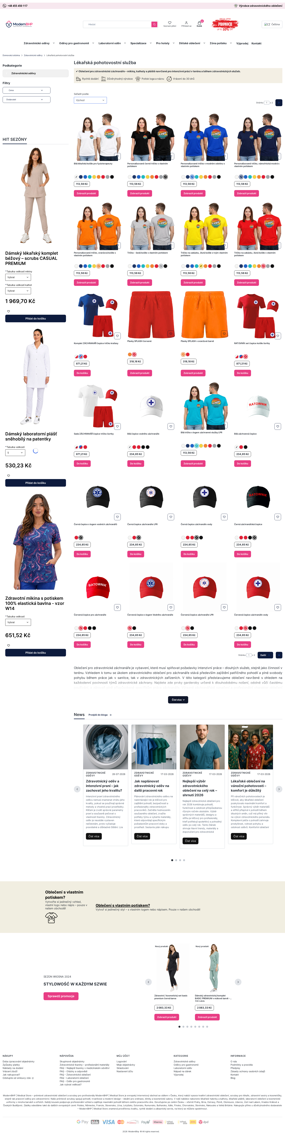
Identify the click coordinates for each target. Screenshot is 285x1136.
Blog (233, 1077)
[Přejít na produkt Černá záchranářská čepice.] (258, 497)
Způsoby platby (11, 1064)
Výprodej (242, 43)
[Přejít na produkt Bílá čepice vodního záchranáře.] (151, 406)
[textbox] (18, 277)
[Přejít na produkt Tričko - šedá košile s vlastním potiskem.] (151, 226)
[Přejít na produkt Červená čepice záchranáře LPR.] (205, 587)
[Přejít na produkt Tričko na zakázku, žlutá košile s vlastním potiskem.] (258, 226)
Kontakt (256, 43)
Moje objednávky (126, 1064)
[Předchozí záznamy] (77, 789)
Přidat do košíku (35, 318)
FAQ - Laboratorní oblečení (74, 1077)
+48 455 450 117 (17, 6)
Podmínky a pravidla (242, 1064)
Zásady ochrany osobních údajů (248, 1071)
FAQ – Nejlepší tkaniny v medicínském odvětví (84, 1068)
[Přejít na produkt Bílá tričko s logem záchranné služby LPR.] (205, 406)
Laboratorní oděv (110, 43)
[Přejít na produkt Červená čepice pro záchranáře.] (98, 587)
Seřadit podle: (81, 93)
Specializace (138, 43)
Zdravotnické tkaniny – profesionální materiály (84, 1064)
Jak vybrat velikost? (70, 1084)
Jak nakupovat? (11, 1074)
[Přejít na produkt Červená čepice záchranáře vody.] (258, 587)
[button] (154, 24)
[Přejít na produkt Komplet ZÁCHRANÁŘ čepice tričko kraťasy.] (98, 316)
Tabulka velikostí (15, 616)
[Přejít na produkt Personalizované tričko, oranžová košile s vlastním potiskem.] (98, 226)
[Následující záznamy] (279, 789)
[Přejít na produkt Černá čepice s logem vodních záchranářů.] (98, 497)
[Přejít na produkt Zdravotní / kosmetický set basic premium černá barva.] (173, 968)
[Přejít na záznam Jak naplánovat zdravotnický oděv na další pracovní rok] (154, 747)
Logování (122, 1061)
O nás (234, 1061)
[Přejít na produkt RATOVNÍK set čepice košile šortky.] (258, 316)
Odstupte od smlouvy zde (17, 1077)
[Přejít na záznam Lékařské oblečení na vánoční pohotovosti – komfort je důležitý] (250, 747)
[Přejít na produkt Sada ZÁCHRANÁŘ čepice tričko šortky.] (98, 406)
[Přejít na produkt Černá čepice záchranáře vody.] (205, 497)
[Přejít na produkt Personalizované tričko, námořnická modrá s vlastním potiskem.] (258, 137)
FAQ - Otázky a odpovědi (73, 1071)
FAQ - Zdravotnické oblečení (75, 1074)
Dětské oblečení (189, 43)
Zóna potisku (218, 43)
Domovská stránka (11, 55)
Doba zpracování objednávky (18, 1061)
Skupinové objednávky (72, 1061)
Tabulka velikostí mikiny (18, 271)
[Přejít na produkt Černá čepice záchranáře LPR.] (151, 497)
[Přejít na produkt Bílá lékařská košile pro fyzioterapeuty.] (98, 137)
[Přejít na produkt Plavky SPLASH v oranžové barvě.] (205, 314)
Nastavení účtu (125, 1071)
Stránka (259, 102)
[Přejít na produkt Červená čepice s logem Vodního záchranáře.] (151, 587)
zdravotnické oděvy (96, 774)
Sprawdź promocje (61, 996)
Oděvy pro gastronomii (74, 43)
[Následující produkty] (238, 982)
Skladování (122, 1068)
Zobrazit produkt (86, 193)
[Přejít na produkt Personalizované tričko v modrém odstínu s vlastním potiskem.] (205, 137)
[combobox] (116, 24)
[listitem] (76, 177)
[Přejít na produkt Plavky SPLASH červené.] (151, 314)
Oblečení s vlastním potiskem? (123, 905)
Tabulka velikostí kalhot (18, 284)
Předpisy (235, 1068)
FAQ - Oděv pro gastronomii (75, 1081)
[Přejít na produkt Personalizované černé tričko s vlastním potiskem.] (151, 137)
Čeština (275, 24)
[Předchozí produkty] (148, 982)
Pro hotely (162, 43)
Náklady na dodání (13, 1068)
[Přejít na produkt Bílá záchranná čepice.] (258, 406)
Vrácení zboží (10, 1071)
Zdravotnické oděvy (36, 43)
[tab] (172, 860)
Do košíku (82, 373)
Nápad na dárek (182, 1071)
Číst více (93, 836)
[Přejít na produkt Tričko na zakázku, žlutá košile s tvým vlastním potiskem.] (205, 226)
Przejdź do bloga (98, 714)
